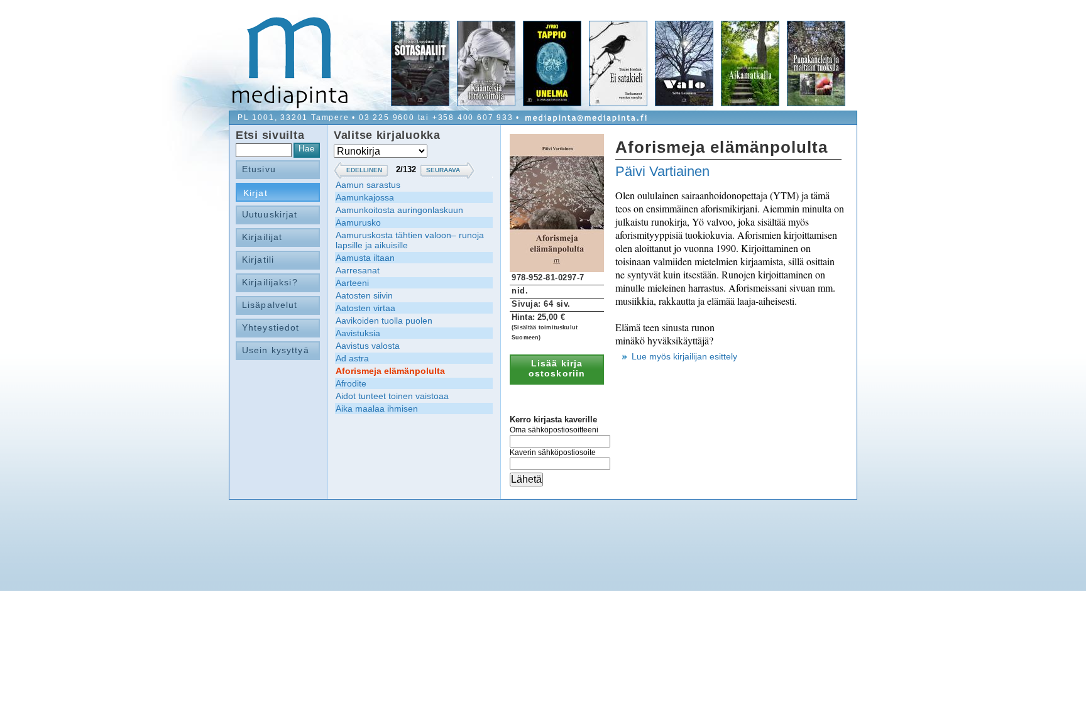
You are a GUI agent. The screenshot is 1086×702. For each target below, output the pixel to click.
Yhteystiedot (270, 327)
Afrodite (351, 383)
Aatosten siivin (364, 295)
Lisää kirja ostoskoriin (557, 368)
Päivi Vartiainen (662, 171)
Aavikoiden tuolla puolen (384, 320)
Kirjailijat (262, 237)
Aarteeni (352, 283)
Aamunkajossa (365, 197)
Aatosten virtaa (365, 308)
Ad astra (352, 358)
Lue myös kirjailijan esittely (684, 356)
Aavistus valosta (368, 346)
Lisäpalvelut (269, 305)
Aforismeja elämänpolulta (390, 371)
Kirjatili (258, 260)
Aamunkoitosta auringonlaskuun (399, 210)
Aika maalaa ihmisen (377, 408)
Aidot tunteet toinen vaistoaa (392, 396)
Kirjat (255, 193)
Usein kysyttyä (275, 350)
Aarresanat (358, 270)
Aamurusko (358, 222)
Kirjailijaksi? (270, 282)
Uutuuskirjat (269, 214)
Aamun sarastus (368, 185)
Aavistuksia (358, 333)
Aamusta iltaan (365, 258)
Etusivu (259, 169)
